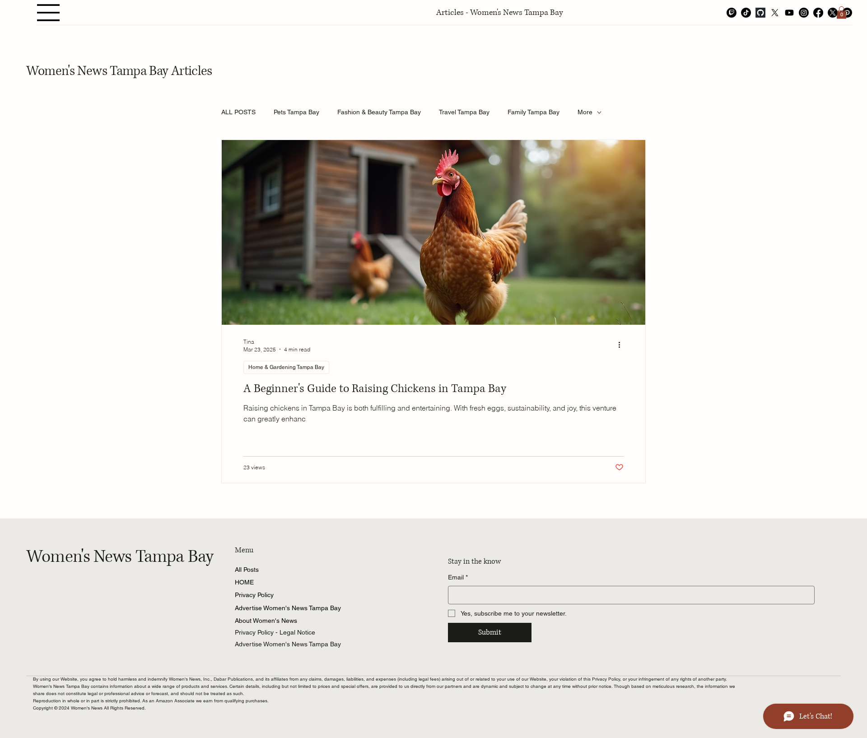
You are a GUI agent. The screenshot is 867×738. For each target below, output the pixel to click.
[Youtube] (789, 13)
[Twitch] (731, 13)
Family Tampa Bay (533, 112)
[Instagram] (804, 13)
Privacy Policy (254, 594)
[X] (775, 13)
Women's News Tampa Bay (120, 557)
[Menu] (49, 12)
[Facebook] (818, 13)
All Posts (247, 569)
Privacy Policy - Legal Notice (275, 632)
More (585, 112)
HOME (244, 582)
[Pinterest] (847, 13)
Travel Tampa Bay (464, 112)
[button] (841, 12)
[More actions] (622, 345)
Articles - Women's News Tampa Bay (499, 12)
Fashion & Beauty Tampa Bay (379, 112)
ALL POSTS (238, 112)
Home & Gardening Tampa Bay (286, 367)
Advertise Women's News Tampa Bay (288, 608)
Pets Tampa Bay (296, 112)
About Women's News (266, 620)
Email (458, 577)
